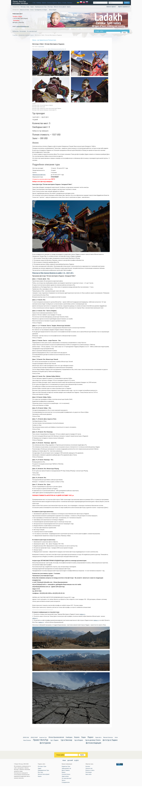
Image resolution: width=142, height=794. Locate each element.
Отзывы (64, 2)
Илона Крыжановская (56, 737)
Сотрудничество (66, 782)
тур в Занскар (66, 740)
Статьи (32, 9)
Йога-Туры (50, 6)
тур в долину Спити (93, 740)
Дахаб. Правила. (66, 770)
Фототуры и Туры (25, 6)
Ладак (83, 737)
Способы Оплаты (66, 774)
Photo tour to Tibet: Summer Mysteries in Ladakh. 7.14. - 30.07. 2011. (53, 273)
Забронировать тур (66, 768)
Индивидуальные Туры (41, 6)
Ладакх (32, 6)
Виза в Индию (52, 9)
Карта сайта (88, 774)
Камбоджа (69, 737)
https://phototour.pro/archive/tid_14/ (57, 49)
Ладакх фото (98, 737)
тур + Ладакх (54, 740)
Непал (116, 737)
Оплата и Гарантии (52, 2)
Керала (68, 6)
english (76, 760)
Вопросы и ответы (90, 770)
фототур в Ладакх (110, 740)
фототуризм (45, 743)
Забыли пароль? (111, 6)
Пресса (59, 2)
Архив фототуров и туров (26, 35)
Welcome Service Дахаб (60, 6)
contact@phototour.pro (22, 26)
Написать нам (89, 768)
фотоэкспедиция (93, 743)
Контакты (69, 2)
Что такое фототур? (32, 31)
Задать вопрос (65, 776)
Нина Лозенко (27, 740)
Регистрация (89, 772)
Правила (44, 2)
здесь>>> (82, 614)
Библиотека (16, 31)
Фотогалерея (22, 31)
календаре (41, 46)
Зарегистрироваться (124, 6)
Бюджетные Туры (43, 737)
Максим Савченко (108, 737)
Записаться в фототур (38, 174)
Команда (38, 2)
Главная (15, 35)
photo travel (34, 737)
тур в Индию (78, 740)
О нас (34, 2)
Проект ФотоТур (40, 740)
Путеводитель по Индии (41, 9)
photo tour (26, 737)
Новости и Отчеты (24, 9)
